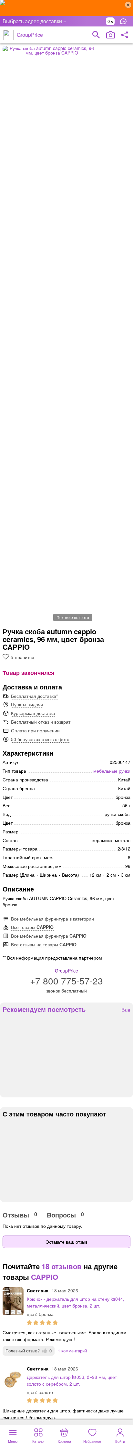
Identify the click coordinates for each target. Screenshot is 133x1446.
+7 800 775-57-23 (66, 980)
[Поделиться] (124, 35)
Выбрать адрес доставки (32, 21)
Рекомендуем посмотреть (44, 1009)
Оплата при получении (35, 730)
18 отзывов (62, 1266)
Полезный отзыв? (28, 1351)
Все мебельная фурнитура (49, 935)
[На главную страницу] (8, 35)
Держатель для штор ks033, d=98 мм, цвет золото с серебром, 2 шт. (72, 1380)
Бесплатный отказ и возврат (40, 721)
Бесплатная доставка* (34, 696)
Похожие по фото (72, 617)
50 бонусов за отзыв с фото (40, 739)
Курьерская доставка (33, 713)
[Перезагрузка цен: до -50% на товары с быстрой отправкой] (66, 8)
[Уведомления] (124, 21)
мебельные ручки (111, 771)
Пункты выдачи (27, 704)
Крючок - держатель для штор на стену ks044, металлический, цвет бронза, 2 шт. (75, 1302)
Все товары (32, 927)
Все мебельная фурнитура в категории (52, 918)
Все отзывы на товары (44, 944)
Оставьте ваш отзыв (66, 1241)
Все (125, 1010)
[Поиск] (96, 35)
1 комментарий (72, 1351)
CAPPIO (44, 1277)
